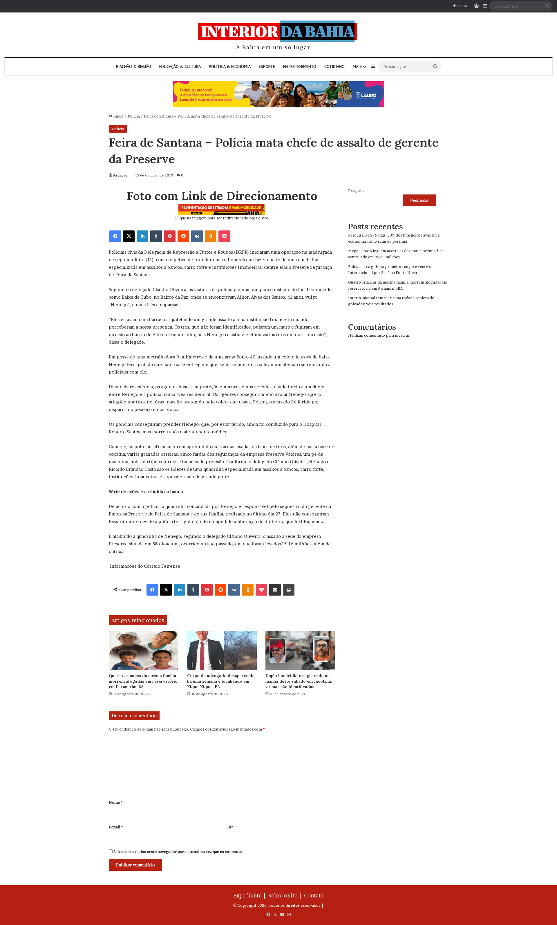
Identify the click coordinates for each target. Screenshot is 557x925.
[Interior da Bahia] (278, 34)
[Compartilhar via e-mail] (275, 590)
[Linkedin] (142, 236)
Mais (357, 66)
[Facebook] (115, 236)
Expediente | (250, 895)
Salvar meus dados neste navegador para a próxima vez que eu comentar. (178, 851)
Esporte (267, 66)
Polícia (134, 116)
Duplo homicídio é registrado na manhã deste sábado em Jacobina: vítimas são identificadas (298, 681)
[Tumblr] (156, 236)
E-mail (116, 827)
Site (230, 827)
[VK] (197, 236)
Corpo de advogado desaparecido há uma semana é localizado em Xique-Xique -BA (221, 681)
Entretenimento (299, 66)
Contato (314, 895)
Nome (115, 802)
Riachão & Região (133, 66)
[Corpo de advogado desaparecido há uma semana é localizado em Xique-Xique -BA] (222, 650)
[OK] (210, 236)
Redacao (120, 175)
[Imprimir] (288, 590)
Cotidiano (334, 66)
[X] (129, 236)
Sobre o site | (285, 895)
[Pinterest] (170, 236)
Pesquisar (356, 190)
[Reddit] (183, 236)
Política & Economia (230, 66)
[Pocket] (224, 236)
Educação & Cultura (180, 66)
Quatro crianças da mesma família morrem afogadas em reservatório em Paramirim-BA (143, 681)
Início (118, 116)
